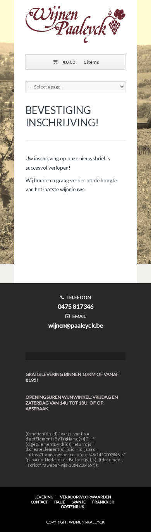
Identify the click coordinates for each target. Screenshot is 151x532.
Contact (39, 502)
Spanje (79, 502)
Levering (43, 497)
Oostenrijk (72, 506)
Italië (59, 502)
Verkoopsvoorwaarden (85, 497)
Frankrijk (103, 502)
